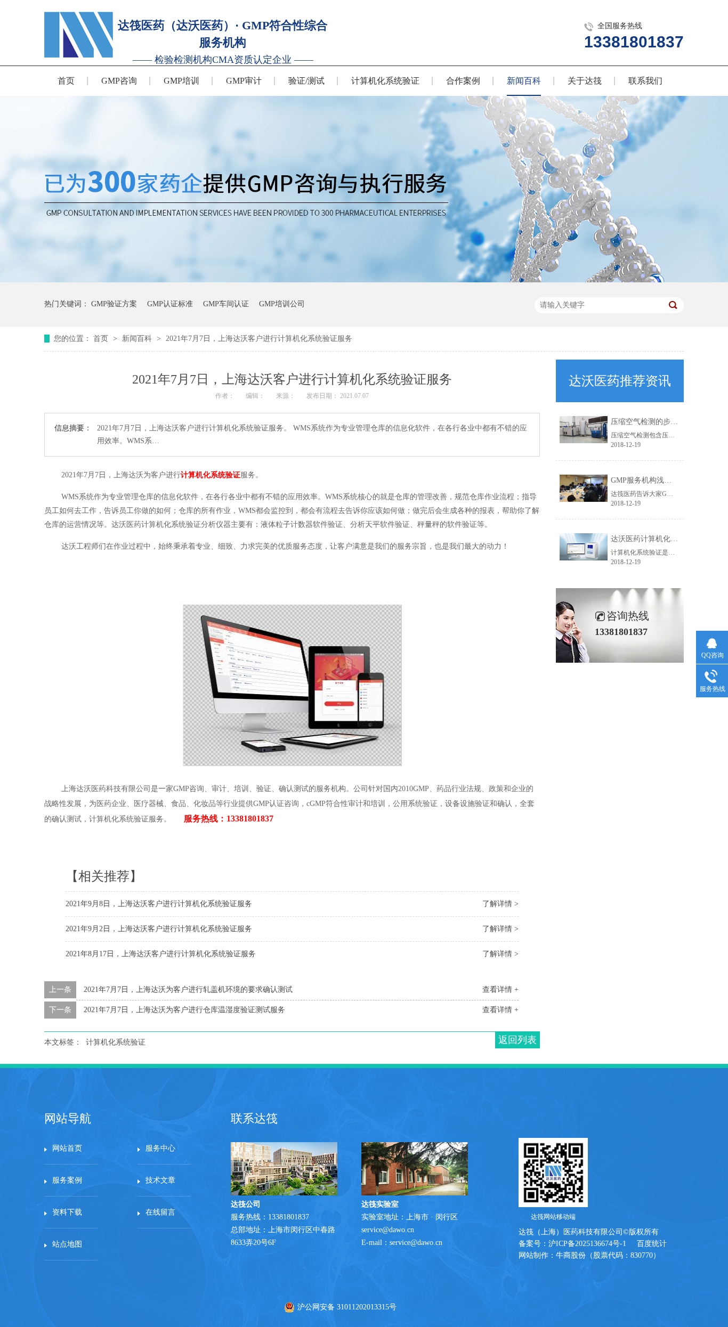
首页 (66, 80)
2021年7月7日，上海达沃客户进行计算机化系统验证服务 (259, 339)
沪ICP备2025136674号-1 (587, 1244)
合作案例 (463, 80)
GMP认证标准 (170, 304)
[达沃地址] (414, 1193)
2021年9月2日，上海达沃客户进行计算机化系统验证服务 (159, 929)
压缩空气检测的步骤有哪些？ (659, 422)
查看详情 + (500, 990)
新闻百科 (524, 80)
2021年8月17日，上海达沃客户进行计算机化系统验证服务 (161, 954)
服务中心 (160, 1148)
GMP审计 (244, 80)
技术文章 (160, 1180)
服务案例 (67, 1180)
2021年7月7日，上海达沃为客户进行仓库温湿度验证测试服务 (184, 1010)
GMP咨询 (119, 80)
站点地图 (67, 1244)
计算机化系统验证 (385, 80)
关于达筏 (585, 80)
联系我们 (645, 80)
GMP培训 (181, 80)
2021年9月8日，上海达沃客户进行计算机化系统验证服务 (159, 904)
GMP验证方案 (114, 304)
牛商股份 (571, 1255)
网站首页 (67, 1148)
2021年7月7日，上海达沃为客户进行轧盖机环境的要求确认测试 (188, 990)
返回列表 (517, 1040)
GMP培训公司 (282, 304)
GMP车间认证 (226, 304)
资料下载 (67, 1212)
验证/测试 (306, 80)
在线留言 (160, 1212)
